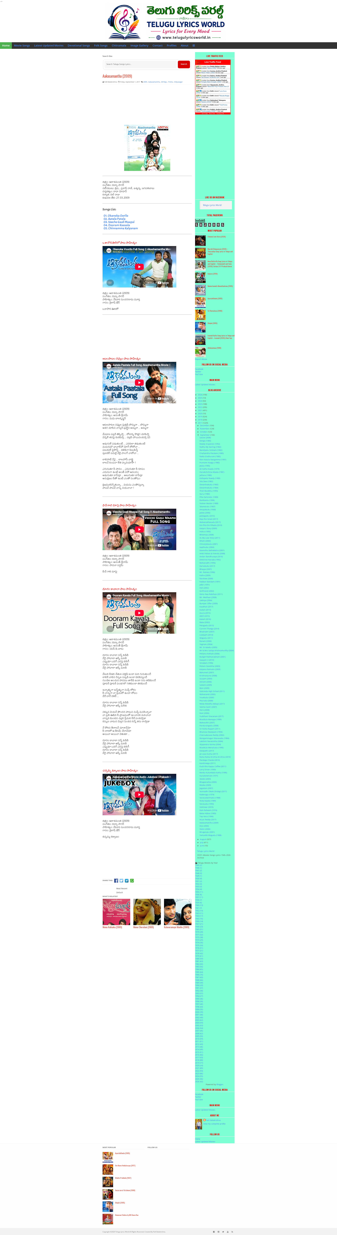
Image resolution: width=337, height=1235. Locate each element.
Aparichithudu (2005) (215, 298)
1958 (198, 900)
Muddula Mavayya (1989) (211, 719)
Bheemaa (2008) (207, 534)
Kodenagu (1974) (207, 794)
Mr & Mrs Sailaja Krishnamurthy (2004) (217, 650)
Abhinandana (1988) (214, 347)
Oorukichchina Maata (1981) (212, 472)
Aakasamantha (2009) (117, 76)
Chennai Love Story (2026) (217, 236)
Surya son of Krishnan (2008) (125, 1190)
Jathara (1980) (206, 475)
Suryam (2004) (206, 678)
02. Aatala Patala (114, 219)
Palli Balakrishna (213, 1120)
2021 (200, 410)
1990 (199, 985)
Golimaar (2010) (206, 807)
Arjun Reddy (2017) (208, 819)
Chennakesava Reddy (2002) (212, 735)
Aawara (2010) (206, 102)
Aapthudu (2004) (207, 547)
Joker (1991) (205, 584)
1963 (199, 913)
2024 (200, 401)
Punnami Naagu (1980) (210, 462)
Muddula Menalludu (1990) (212, 747)
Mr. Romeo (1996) (207, 572)
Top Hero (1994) (206, 816)
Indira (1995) (205, 531)
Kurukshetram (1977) (209, 775)
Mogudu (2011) (206, 638)
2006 (199, 1028)
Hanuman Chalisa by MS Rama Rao (126, 1215)
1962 (199, 910)
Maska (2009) (205, 785)
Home (6, 45)
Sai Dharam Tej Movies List (210, 77)
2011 (199, 1041)
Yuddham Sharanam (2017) (212, 716)
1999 (199, 1009)
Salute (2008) (205, 437)
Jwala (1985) (205, 465)
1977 (199, 950)
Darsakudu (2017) (207, 566)
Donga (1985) (205, 440)
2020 (200, 413)
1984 (199, 969)
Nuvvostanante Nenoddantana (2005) (220, 286)
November (205, 428)
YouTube (199, 374)
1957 (199, 897)
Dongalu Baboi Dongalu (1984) (211, 82)
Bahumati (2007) (207, 672)
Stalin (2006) (205, 829)
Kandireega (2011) (207, 763)
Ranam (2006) (206, 641)
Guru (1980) (205, 494)
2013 (199, 1047)
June (202, 845)
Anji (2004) (204, 826)
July (202, 842)
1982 (199, 964)
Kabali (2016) (205, 619)
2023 (200, 404)
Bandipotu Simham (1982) (211, 450)
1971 (199, 934)
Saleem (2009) (206, 685)
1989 (199, 982)
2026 (200, 394)
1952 (198, 884)
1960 (199, 905)
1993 (199, 993)
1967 (199, 924)
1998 (199, 1007)
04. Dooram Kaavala (117, 225)
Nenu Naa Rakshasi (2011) (211, 594)
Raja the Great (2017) (209, 519)
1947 (198, 870)
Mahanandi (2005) (207, 694)
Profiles (172, 45)
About (184, 45)
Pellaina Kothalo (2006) (210, 653)
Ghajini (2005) (212, 323)
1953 (198, 886)
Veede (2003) (205, 779)
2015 (199, 1052)
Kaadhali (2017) (206, 606)
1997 (199, 1004)
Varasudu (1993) (207, 804)
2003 (199, 1020)
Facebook (199, 369)
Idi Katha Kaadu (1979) (209, 469)
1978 (199, 953)
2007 (199, 1030)
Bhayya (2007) (206, 569)
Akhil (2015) (205, 616)
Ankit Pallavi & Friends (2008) (212, 553)
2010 (199, 1039)
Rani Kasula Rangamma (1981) (213, 459)
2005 (199, 1025)
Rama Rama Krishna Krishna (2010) (215, 757)
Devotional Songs (79, 45)
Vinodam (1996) (206, 663)
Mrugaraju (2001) (207, 832)
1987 (199, 977)
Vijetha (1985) (211, 68)
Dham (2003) (205, 541)
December (205, 425)
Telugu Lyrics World (212, 205)
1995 (199, 999)
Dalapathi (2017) (207, 750)
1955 (199, 892)
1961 (198, 908)
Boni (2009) (204, 688)
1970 (199, 932)
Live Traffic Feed (213, 62)
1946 (198, 868)
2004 (199, 1022)
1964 (199, 916)
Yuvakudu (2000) (207, 697)
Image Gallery (139, 45)
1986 (199, 974)
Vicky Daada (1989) (208, 800)
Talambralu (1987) (207, 506)
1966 (199, 921)
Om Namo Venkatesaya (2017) (125, 1165)
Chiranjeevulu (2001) (209, 544)
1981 (199, 961)
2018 (200, 419)
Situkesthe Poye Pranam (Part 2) (218, 86)
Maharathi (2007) (207, 722)
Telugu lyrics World (122, 1232)
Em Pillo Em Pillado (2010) (211, 525)
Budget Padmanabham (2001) (213, 657)
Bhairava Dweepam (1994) (211, 732)
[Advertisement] (147, 105)
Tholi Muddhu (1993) (209, 491)
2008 (199, 1033)
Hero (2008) (205, 710)
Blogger (220, 1084)
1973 (199, 940)
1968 (199, 926)
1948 (198, 873)
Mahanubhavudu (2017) (210, 522)
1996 (199, 1001)
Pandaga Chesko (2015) (210, 760)
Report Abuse (201, 359)
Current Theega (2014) (209, 628)
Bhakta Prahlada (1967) (123, 1177)
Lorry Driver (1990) (208, 769)
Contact (158, 45)
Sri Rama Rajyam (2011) (210, 729)
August (203, 839)
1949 (198, 876)
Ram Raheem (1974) (208, 810)
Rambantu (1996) (207, 500)
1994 (199, 996)
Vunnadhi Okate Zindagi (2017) (213, 791)
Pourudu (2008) (206, 700)
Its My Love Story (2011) (210, 538)
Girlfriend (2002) (207, 591)
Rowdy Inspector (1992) (210, 444)
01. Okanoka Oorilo (116, 216)
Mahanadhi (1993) (207, 563)
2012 (199, 1044)
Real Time (212, 113)
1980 (199, 958)
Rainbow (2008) (206, 578)
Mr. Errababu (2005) (208, 647)
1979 (199, 956)
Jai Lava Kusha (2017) (209, 754)
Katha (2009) (205, 575)
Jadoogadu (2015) (207, 516)
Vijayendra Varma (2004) (210, 744)
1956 (198, 894)
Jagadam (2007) (206, 788)
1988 (199, 980)
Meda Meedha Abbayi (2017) (212, 703)
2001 (199, 1014)
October (204, 432)
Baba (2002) (205, 622)
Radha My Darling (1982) (210, 447)
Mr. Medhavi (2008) (208, 597)
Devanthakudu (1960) (209, 484)
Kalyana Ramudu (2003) (210, 669)
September (205, 435)
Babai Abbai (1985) (208, 813)
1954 (198, 889)
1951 (198, 881)
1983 (199, 966)
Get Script (205, 113)
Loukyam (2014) (206, 635)
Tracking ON (220, 113)
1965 (199, 918)
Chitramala (119, 45)
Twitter (198, 371)
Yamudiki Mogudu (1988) (210, 835)
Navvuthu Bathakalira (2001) (212, 550)
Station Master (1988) (209, 503)
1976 (199, 948)
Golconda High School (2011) (212, 691)
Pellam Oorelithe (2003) (210, 666)
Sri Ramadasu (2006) (215, 310)
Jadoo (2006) (205, 512)
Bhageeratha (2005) (208, 782)
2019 (200, 416)
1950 (198, 878)
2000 (199, 1012)
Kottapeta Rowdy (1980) (210, 478)
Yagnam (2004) (206, 644)
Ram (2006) (204, 713)
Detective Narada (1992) (210, 559)
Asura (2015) (205, 613)
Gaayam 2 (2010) (207, 660)
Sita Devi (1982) (206, 481)
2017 (200, 423)
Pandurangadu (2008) (208, 111)
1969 (199, 929)
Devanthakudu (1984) (209, 487)
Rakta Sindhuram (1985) (210, 456)
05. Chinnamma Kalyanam (121, 228)
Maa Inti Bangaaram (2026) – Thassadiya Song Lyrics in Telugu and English (220, 251)
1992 (199, 990)
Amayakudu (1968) (208, 509)
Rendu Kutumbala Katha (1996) (213, 772)
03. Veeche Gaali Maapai (119, 222)
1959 (198, 902)
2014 (199, 1049)
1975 (199, 945)
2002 (199, 1017)
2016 (199, 1055)
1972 (199, 937)
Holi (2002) (204, 588)
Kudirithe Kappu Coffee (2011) (213, 766)
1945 (198, 865)
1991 (199, 988)
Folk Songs (101, 45)
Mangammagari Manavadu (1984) (214, 738)
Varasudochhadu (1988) (210, 797)
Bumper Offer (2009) (209, 603)
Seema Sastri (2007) (208, 707)
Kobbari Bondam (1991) (210, 581)
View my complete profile (214, 1123)
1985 (199, 972)
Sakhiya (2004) (206, 600)
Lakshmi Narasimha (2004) (211, 741)
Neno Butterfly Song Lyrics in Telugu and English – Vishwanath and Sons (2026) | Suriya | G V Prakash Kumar (220, 264)
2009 (199, 1036)
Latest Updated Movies (48, 45)
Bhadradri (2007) (207, 631)
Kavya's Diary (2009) (208, 528)
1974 (199, 942)
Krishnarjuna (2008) (208, 675)
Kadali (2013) (205, 610)
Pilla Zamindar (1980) (209, 497)
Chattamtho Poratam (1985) (212, 453)
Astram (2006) (206, 682)
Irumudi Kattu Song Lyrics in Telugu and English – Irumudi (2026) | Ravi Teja (221, 336)
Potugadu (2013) (207, 625)
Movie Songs (22, 45)
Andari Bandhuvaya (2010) (211, 556)
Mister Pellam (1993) (208, 72)
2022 (200, 407)
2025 (200, 398)
